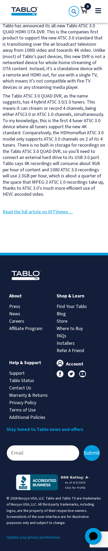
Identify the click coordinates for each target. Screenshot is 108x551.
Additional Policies (27, 417)
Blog (61, 314)
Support (17, 373)
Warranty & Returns (28, 395)
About (15, 296)
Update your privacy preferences (33, 537)
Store (62, 321)
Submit (92, 453)
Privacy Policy (22, 402)
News (14, 314)
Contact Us (20, 388)
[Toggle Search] (74, 11)
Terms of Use (22, 410)
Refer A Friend (70, 350)
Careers (16, 321)
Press (14, 306)
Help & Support (25, 362)
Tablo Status (21, 380)
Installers (66, 343)
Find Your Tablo (72, 306)
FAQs (61, 336)
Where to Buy (70, 328)
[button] (84, 10)
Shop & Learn (70, 296)
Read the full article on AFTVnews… (38, 212)
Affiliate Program (25, 328)
